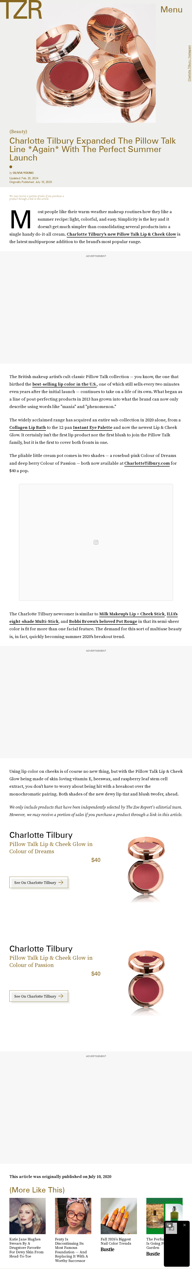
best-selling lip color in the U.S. (64, 384)
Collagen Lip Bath (27, 427)
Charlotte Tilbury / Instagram (189, 63)
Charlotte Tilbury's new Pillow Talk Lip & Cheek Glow (121, 234)
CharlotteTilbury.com (147, 463)
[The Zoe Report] (21, 9)
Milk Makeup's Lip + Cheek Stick (132, 614)
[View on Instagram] (96, 542)
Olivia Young (23, 173)
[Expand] (169, 1225)
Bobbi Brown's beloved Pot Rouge (103, 621)
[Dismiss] (184, 1225)
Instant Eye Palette (92, 427)
